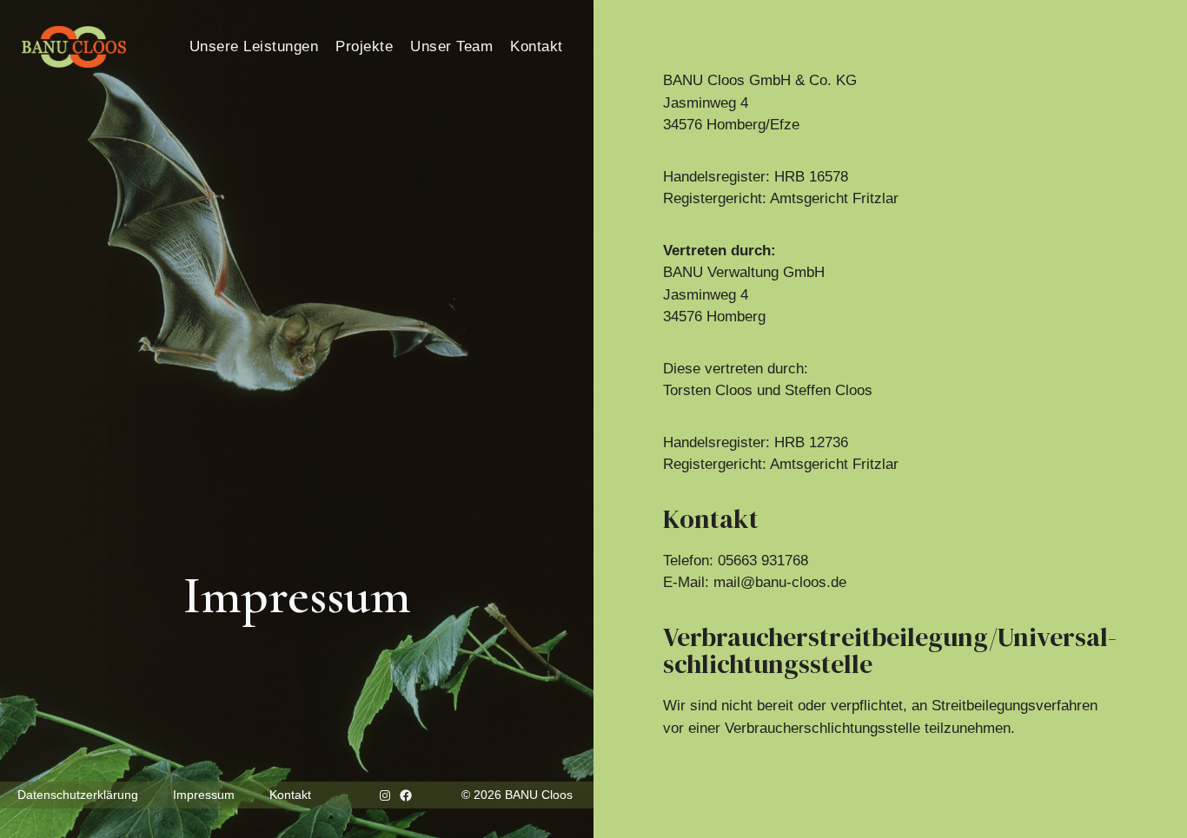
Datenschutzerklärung (77, 795)
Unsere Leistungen (254, 46)
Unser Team (451, 46)
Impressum (204, 795)
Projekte (364, 46)
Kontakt (536, 46)
